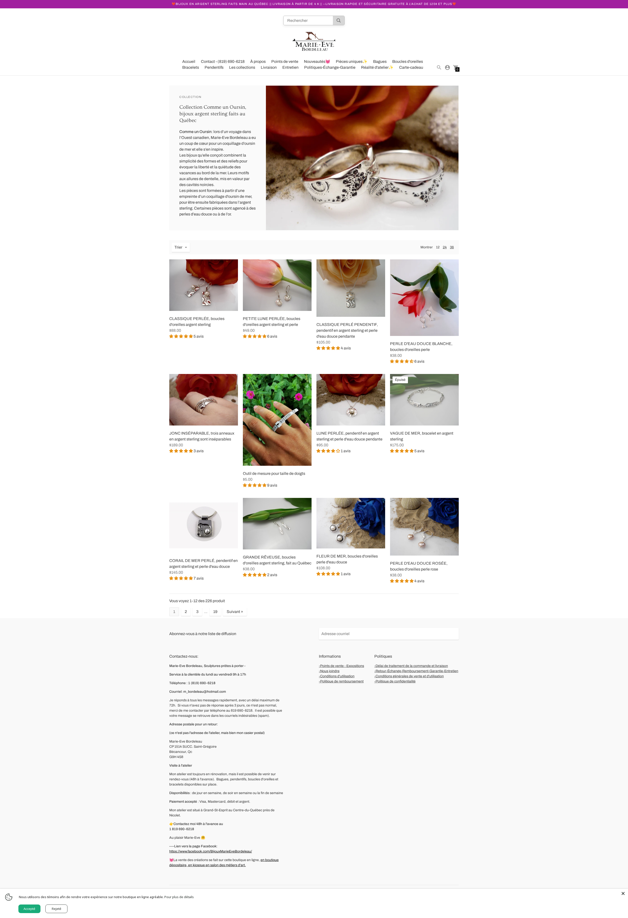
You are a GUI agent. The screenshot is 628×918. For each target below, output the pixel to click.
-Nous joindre (329, 671)
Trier (178, 247)
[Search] (338, 20)
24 (445, 247)
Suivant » (235, 612)
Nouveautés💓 (317, 61)
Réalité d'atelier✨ (377, 67)
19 (215, 612)
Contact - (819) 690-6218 (223, 61)
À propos (258, 61)
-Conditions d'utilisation (336, 676)
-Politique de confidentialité (395, 681)
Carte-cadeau (411, 67)
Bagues (380, 61)
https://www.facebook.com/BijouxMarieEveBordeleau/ (210, 851)
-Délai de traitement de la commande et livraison (411, 666)
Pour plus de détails (179, 897)
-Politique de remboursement (341, 681)
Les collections (242, 67)
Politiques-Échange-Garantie (329, 67)
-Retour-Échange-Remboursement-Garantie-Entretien (416, 671)
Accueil (188, 61)
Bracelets (190, 67)
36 (452, 247)
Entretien (290, 67)
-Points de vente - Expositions (341, 666)
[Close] (623, 893)
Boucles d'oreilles (407, 61)
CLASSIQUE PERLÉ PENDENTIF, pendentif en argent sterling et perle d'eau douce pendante (347, 330)
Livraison (269, 67)
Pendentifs (214, 67)
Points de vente (284, 61)
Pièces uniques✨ (351, 61)
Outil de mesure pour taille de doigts (274, 473)
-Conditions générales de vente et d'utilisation (409, 676)
